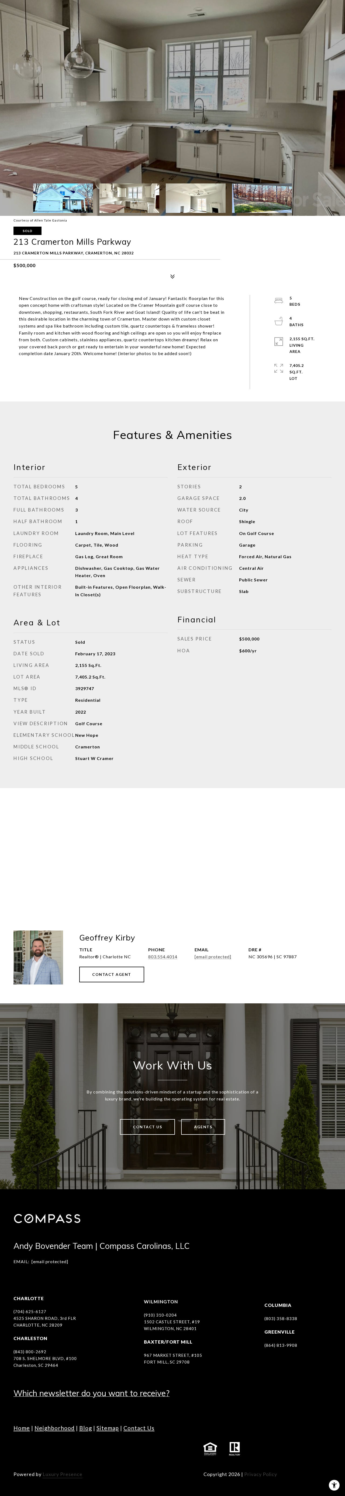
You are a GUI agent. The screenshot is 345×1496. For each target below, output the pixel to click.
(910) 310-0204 (160, 1315)
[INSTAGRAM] (33, 1448)
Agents (203, 1126)
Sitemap (107, 1428)
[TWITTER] (78, 1448)
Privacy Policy (260, 1474)
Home (21, 1428)
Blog (85, 1428)
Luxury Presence (62, 1474)
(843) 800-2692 (29, 1351)
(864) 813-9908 (280, 1345)
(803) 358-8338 (280, 1318)
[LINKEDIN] (48, 1448)
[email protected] (50, 1261)
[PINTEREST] (122, 1448)
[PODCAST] (93, 1448)
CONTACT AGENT (111, 974)
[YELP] (107, 1448)
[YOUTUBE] (63, 1448)
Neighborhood (54, 1428)
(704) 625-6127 (29, 1311)
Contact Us (147, 1126)
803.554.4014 (162, 956)
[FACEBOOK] (18, 1448)
